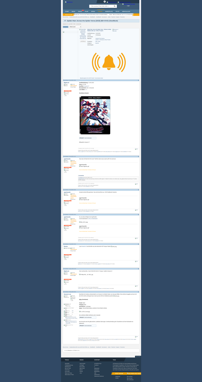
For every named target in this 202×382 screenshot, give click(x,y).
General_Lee (67, 294)
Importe (97, 43)
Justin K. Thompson (99, 39)
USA (96, 41)
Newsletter (67, 363)
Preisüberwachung (69, 365)
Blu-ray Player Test (123, 366)
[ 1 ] (86, 89)
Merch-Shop (82, 368)
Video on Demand (127, 368)
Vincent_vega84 (81, 151)
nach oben (138, 356)
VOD (120, 363)
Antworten (65, 26)
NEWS (73, 11)
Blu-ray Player (131, 366)
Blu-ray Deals (129, 378)
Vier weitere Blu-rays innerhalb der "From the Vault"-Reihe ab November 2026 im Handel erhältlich (85, 14)
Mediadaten (96, 368)
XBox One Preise (68, 373)
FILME (86, 11)
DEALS (80, 11)
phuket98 (116, 339)
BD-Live (135, 366)
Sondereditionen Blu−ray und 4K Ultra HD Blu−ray (79, 17)
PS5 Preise (67, 371)
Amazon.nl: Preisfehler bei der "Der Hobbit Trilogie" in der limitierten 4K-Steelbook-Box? (71, 322)
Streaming (124, 369)
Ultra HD (131, 365)
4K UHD (133, 368)
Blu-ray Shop (129, 369)
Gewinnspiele (82, 363)
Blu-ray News (129, 376)
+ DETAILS (82, 41)
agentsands (67, 159)
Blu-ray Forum (65, 17)
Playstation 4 (116, 368)
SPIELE (93, 11)
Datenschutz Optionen (99, 376)
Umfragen (82, 365)
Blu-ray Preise (68, 368)
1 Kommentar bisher (98, 78)
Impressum (96, 369)
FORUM (100, 11)
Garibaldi (124, 151)
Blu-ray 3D (121, 368)
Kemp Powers (107, 39)
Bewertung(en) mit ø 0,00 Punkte (87, 78)
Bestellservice (68, 366)
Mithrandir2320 (80, 339)
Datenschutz (97, 374)
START (67, 11)
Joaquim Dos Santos (99, 38)
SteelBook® (92, 17)
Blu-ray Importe (135, 369)
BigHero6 (66, 82)
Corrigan (90, 339)
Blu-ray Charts (124, 363)
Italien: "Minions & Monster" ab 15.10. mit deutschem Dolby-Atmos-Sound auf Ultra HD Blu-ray (130, 14)
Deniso (90, 151)
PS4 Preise (67, 369)
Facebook (96, 365)
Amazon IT (86, 86)
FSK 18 (117, 11)
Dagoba (116, 151)
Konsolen (120, 369)
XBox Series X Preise (69, 374)
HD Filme (127, 365)
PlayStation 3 (122, 365)
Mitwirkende (96, 371)
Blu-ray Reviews (116, 366)
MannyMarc (108, 151)
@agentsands (81, 178)
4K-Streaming (116, 363)
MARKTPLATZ (109, 11)
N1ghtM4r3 (99, 151)
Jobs (81, 373)
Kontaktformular (97, 363)
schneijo (93, 340)
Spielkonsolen (130, 363)
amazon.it (84, 246)
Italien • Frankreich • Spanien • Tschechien (116, 17)
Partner (81, 371)
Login (128, 5)
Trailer (116, 369)
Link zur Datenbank (92, 218)
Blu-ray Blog (82, 366)
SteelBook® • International (101, 17)
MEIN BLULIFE (126, 11)
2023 (99, 41)
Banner (81, 369)
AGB (95, 373)
